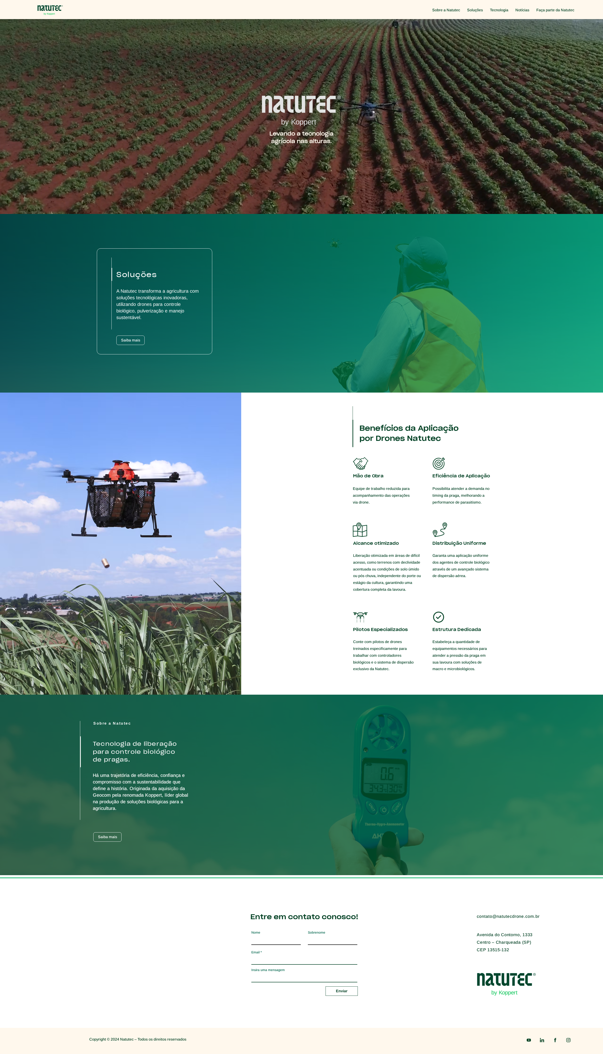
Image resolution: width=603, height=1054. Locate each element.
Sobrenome (316, 932)
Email (255, 952)
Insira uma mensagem (268, 970)
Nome (255, 932)
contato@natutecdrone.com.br (508, 916)
